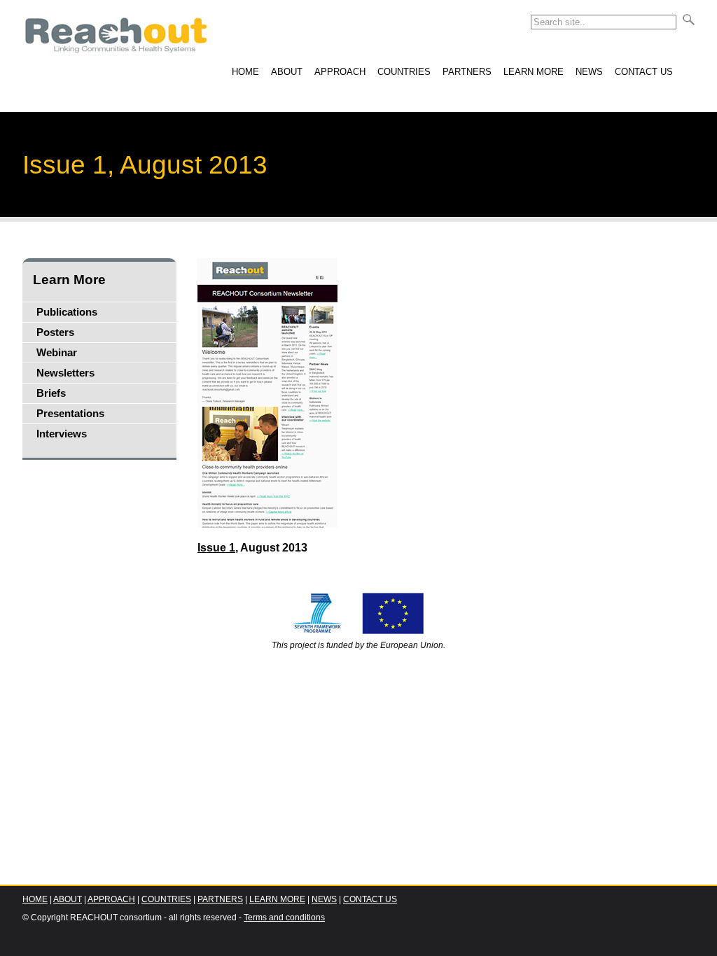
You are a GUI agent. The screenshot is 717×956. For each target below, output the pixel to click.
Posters (55, 332)
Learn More (69, 279)
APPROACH (340, 71)
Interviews (61, 434)
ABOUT (286, 71)
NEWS (589, 71)
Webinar (56, 352)
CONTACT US (644, 71)
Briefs (51, 393)
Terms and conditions (284, 917)
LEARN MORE (533, 71)
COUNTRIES (404, 71)
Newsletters (65, 373)
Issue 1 (216, 548)
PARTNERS (467, 71)
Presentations (70, 413)
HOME (245, 71)
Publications (66, 312)
